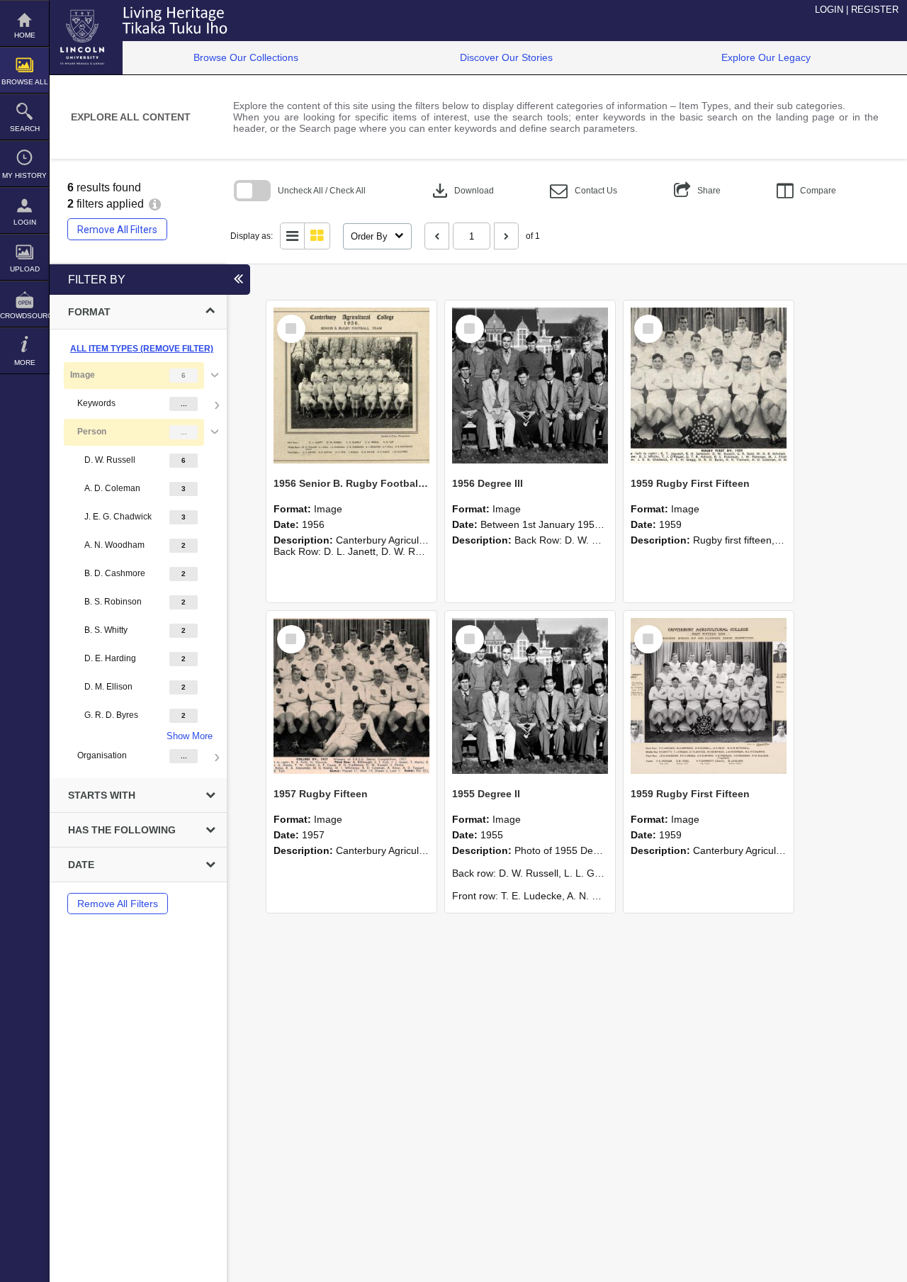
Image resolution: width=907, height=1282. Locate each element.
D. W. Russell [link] (109, 460)
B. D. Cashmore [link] (114, 573)
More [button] (24, 362)
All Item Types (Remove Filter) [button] (141, 349)
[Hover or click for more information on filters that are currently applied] (155, 204)
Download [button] (461, 190)
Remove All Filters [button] (117, 229)
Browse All (24, 82)
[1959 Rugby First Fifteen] (709, 385)
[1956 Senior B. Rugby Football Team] (351, 385)
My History (24, 175)
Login (24, 222)
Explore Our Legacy (766, 57)
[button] (583, 191)
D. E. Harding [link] (110, 658)
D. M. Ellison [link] (108, 687)
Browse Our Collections (245, 57)
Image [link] (82, 375)
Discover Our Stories (506, 57)
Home (24, 35)
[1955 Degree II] (530, 696)
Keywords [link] (96, 403)
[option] (138, 566)
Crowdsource (24, 316)
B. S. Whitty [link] (106, 630)
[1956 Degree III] (530, 385)
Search (25, 129)
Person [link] (91, 432)
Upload (25, 269)
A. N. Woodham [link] (114, 545)
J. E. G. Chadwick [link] (118, 517)
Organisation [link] (102, 755)
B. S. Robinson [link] (113, 602)
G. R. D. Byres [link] (111, 715)
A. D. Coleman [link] (112, 488)
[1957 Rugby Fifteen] (351, 696)
